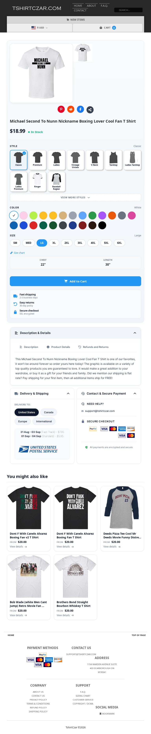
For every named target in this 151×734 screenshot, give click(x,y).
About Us (38, 691)
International (44, 421)
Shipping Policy (38, 711)
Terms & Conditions (38, 703)
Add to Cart (78, 281)
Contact (80, 10)
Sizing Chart (83, 695)
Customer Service (83, 699)
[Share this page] (90, 109)
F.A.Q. (104, 5)
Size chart (19, 252)
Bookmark (108, 713)
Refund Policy (38, 707)
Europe (22, 421)
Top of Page (139, 635)
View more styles (73, 197)
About (91, 5)
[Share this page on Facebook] (80, 109)
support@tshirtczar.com (100, 410)
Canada (48, 412)
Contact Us (38, 695)
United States (26, 412)
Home (78, 5)
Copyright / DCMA (83, 703)
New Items (77, 19)
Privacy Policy (38, 699)
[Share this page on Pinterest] (61, 109)
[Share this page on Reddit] (70, 109)
